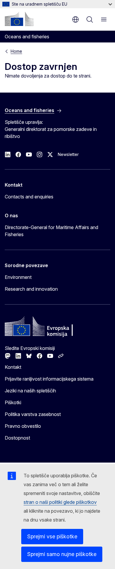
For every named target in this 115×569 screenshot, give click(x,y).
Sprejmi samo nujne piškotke (61, 554)
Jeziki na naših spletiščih (30, 391)
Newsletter (68, 154)
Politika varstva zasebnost (33, 414)
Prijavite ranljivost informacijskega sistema (49, 379)
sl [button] (75, 19)
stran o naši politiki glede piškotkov (60, 502)
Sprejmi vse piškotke (52, 536)
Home (16, 51)
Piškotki (13, 402)
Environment (18, 277)
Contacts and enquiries (29, 197)
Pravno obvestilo (23, 426)
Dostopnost (17, 438)
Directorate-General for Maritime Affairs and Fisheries (51, 230)
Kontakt (13, 367)
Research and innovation (31, 289)
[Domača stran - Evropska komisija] (19, 19)
